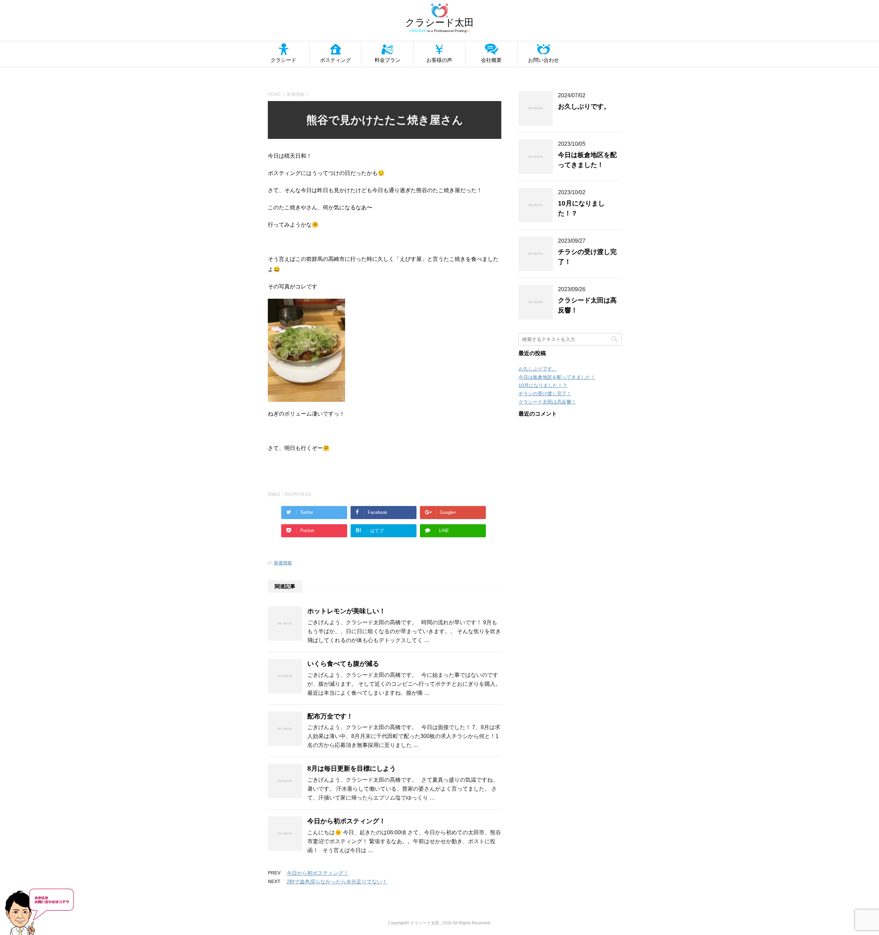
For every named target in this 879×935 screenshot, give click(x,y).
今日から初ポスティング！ (346, 821)
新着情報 (283, 562)
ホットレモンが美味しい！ (346, 611)
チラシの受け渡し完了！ (544, 393)
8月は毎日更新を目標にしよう (351, 768)
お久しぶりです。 (584, 106)
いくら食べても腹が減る (343, 663)
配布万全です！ (330, 716)
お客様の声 (439, 60)
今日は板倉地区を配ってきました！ (556, 377)
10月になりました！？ (542, 385)
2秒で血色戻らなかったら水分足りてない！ (337, 881)
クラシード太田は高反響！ (547, 402)
